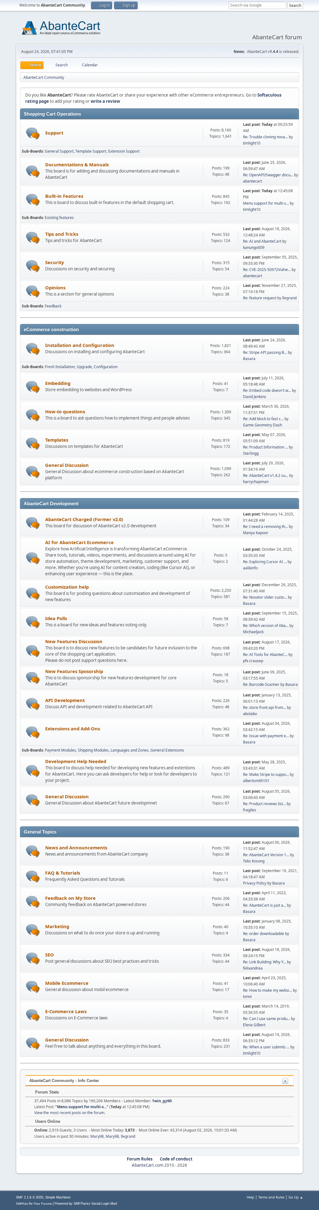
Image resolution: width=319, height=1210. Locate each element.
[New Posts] (33, 133)
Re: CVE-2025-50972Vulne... (267, 269)
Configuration (105, 366)
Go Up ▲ (295, 1197)
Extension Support (124, 151)
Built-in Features (64, 196)
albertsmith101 (256, 780)
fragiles (249, 810)
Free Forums (43, 1203)
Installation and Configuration (79, 345)
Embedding (57, 383)
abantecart (252, 181)
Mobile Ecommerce (66, 983)
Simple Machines (58, 1197)
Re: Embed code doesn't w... (267, 390)
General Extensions (167, 750)
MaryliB (97, 1136)
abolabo (250, 713)
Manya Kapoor (255, 532)
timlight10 (251, 143)
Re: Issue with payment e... (266, 735)
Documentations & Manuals (77, 164)
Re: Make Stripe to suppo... (266, 774)
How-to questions (65, 411)
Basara (249, 358)
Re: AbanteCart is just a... (264, 905)
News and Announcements (76, 847)
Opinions (55, 287)
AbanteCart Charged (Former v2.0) (84, 519)
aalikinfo (250, 568)
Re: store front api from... (264, 707)
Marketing (57, 926)
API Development (65, 700)
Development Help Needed (75, 761)
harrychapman (256, 481)
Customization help (67, 587)
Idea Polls (56, 618)
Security (54, 262)
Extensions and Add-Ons (72, 728)
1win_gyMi (162, 1100)
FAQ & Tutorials (62, 873)
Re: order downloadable (264, 933)
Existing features (59, 217)
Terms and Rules (271, 1197)
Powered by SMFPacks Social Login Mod (86, 1203)
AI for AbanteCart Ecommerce (79, 542)
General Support (59, 151)
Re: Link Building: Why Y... (264, 962)
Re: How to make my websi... (267, 990)
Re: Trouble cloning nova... (265, 137)
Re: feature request (259, 298)
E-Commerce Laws (66, 1011)
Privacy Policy (254, 883)
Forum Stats (46, 1092)
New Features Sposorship (74, 671)
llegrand (289, 298)
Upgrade (84, 366)
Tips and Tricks (61, 234)
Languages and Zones (130, 750)
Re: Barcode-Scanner (261, 684)
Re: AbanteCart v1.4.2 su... (265, 475)
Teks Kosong (253, 861)
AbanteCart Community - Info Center (64, 1080)
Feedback (53, 306)
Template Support (90, 151)
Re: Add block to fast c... (263, 418)
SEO (49, 954)
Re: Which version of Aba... (265, 625)
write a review (105, 101)
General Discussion (67, 465)
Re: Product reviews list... (264, 803)
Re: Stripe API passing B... (265, 352)
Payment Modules (60, 750)
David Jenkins (254, 396)
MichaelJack (253, 631)
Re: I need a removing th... (265, 526)
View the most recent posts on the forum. (69, 1112)
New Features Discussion (73, 641)
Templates (56, 440)
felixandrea (253, 968)
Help (250, 1197)
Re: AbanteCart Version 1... (266, 854)
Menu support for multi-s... (266, 203)
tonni (247, 996)
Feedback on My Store (70, 898)
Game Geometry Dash (262, 425)
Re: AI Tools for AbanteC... (265, 654)
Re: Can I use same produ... (266, 1018)
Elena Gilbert (254, 1024)
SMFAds (22, 1203)
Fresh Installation (60, 366)
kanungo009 (253, 247)
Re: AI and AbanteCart (262, 241)
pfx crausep (253, 660)
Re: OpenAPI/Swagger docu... (268, 175)
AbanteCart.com (147, 1165)
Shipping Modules (93, 750)
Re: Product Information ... (265, 447)
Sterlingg (251, 453)
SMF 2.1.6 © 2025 (29, 1197)
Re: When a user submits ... (266, 1047)
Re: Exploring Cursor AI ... (265, 561)
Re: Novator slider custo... (265, 597)
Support (54, 133)
